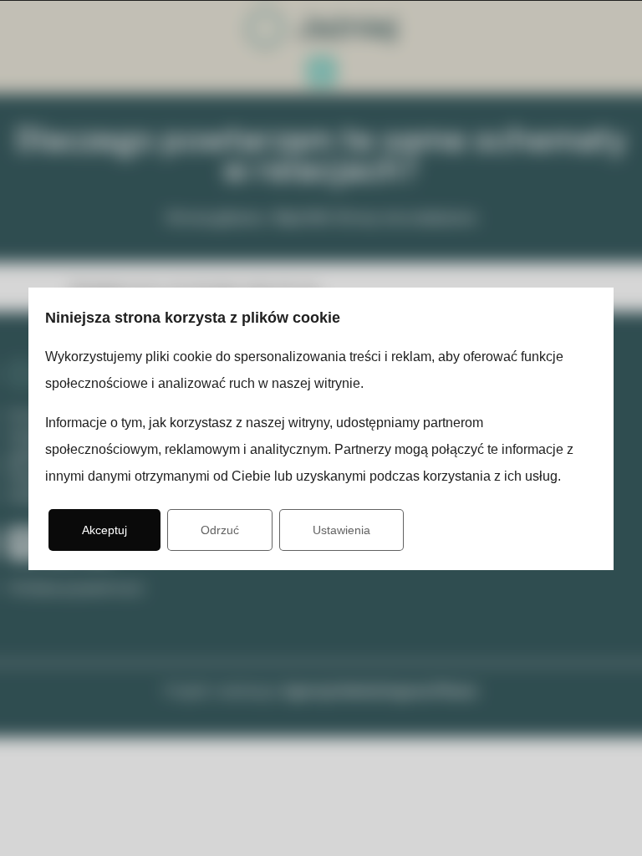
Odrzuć (220, 530)
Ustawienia (341, 530)
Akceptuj (104, 530)
